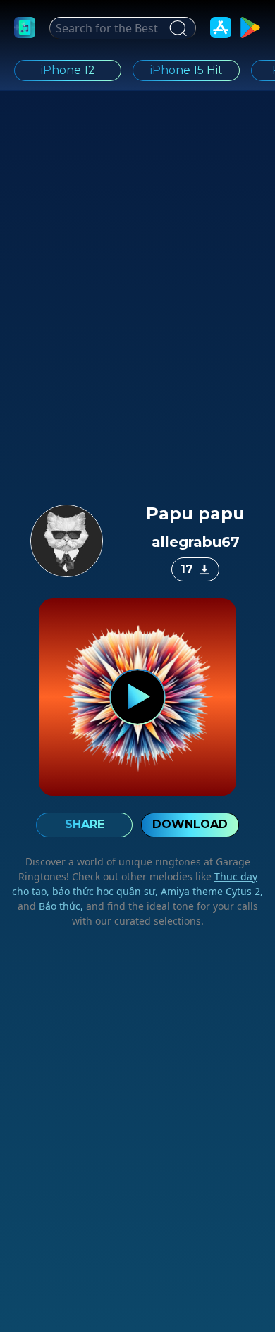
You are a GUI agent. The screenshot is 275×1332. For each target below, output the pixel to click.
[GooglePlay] (250, 27)
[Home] (24, 27)
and (50, 906)
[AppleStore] (220, 27)
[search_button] (176, 28)
